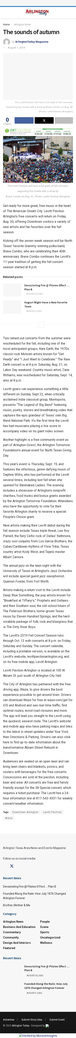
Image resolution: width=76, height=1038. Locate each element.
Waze (8, 818)
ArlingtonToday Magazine (31, 41)
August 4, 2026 (34, 311)
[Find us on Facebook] (4, 866)
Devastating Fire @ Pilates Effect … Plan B (29, 886)
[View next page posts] (42, 325)
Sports (44, 932)
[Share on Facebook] (24, 120)
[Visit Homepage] (37, 12)
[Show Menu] (38, 3)
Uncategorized (50, 937)
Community (11, 937)
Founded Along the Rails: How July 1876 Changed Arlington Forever (46, 986)
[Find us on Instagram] (19, 866)
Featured (9, 948)
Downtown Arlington (25, 812)
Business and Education (19, 927)
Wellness (46, 942)
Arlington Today (20, 1025)
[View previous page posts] (34, 325)
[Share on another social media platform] (64, 120)
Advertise (8, 1019)
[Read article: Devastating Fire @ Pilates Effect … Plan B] (12, 289)
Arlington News (22, 24)
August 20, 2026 (34, 294)
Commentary (12, 932)
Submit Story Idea (31, 1019)
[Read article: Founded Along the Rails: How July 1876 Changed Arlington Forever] (12, 988)
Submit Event (57, 1019)
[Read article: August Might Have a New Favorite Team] (12, 307)
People (45, 921)
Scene (44, 927)
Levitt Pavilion (52, 812)
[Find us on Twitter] (12, 866)
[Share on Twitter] (44, 120)
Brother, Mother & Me (16, 905)
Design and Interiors (17, 942)
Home (6, 24)
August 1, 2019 (16, 47)
